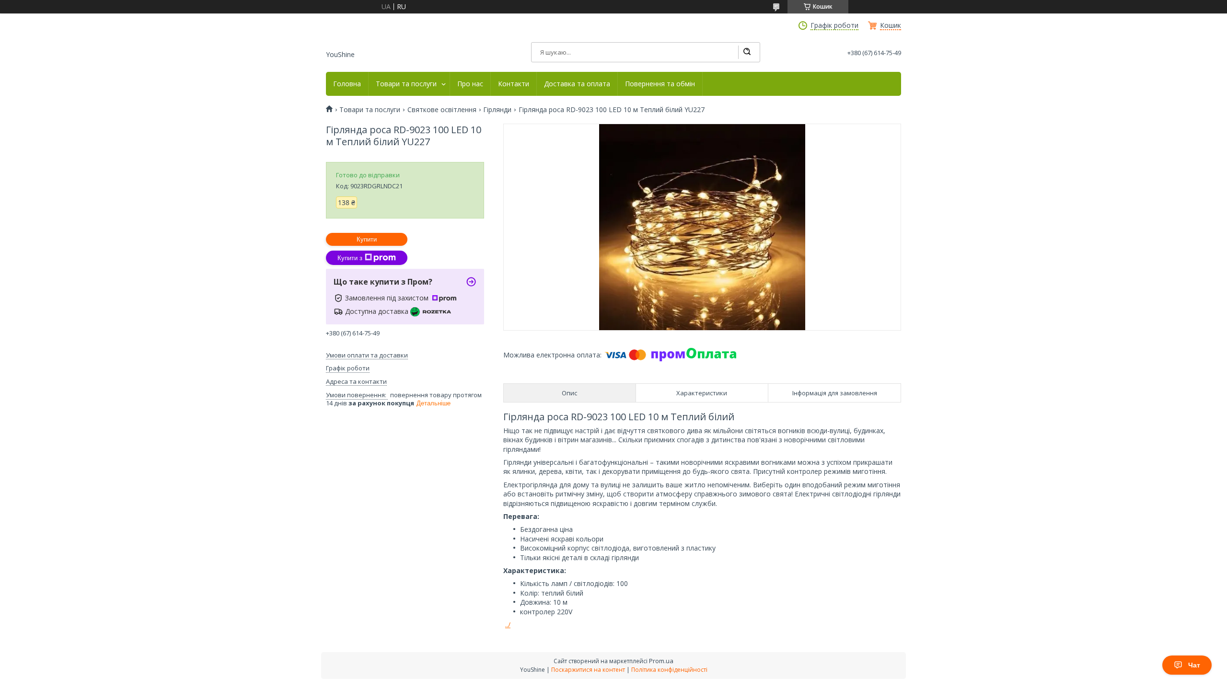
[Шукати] (746, 52)
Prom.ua (661, 660)
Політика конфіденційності (669, 670)
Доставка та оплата (577, 84)
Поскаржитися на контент (588, 670)
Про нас (470, 84)
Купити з (349, 258)
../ (507, 624)
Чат (1194, 665)
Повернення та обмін (660, 84)
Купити (367, 239)
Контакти (513, 84)
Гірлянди (497, 109)
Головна (347, 84)
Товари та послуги (406, 84)
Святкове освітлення (441, 109)
